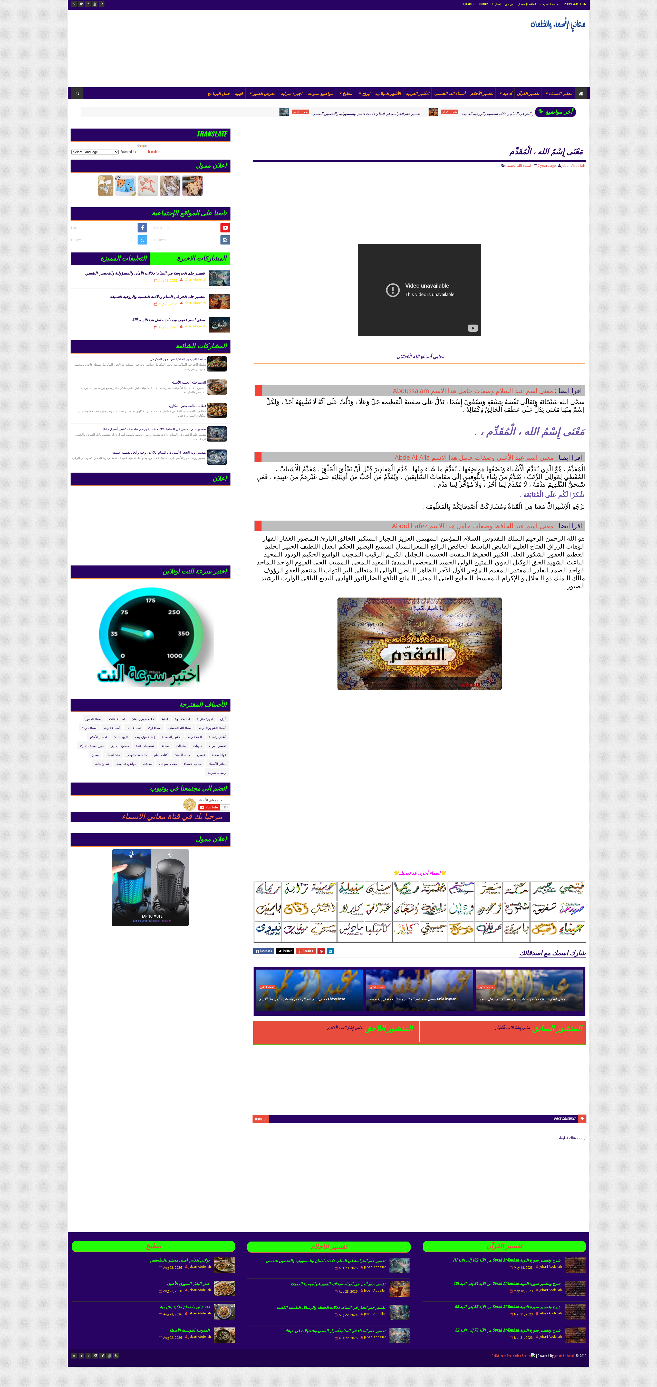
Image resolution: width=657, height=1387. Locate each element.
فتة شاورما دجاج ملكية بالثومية (185, 1306)
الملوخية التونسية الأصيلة (189, 1329)
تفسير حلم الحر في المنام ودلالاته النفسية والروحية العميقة (433, 113)
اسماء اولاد (154, 727)
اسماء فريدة (89, 727)
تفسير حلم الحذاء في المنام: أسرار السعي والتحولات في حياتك (334, 1330)
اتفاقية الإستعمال (527, 4)
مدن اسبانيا (112, 754)
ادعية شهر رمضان (143, 718)
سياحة (165, 745)
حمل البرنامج (219, 93)
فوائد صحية (219, 754)
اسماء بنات (134, 727)
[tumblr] (81, 1356)
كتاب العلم (161, 754)
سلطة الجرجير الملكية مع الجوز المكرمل (178, 358)
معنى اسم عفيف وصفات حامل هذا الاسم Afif (168, 319)
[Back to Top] (74, 1356)
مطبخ (347, 93)
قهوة (239, 93)
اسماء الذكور (505, 112)
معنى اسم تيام (168, 763)
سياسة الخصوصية (549, 4)
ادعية (164, 718)
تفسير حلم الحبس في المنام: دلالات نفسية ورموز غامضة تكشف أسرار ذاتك (154, 428)
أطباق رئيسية (217, 736)
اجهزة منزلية (291, 93)
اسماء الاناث (117, 718)
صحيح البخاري (120, 745)
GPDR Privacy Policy (574, 4)
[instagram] (81, 4)
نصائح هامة (102, 763)
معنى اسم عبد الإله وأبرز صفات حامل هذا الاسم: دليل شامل (521, 998)
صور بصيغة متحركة (92, 745)
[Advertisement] (164, 49)
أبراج (223, 718)
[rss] (101, 4)
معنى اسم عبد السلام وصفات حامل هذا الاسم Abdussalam (473, 390)
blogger (261, 1119)
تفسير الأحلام (481, 93)
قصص (201, 754)
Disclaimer (468, 4)
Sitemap (483, 4)
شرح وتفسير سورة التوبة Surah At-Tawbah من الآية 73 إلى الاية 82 (508, 1329)
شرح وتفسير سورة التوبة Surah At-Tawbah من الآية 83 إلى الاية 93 (508, 1306)
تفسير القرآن (528, 93)
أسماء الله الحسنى (449, 93)
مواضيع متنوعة (320, 93)
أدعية (507, 93)
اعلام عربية (195, 736)
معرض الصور (264, 93)
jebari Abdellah (564, 1355)
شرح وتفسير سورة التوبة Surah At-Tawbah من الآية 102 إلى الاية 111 (507, 1259)
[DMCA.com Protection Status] (513, 1355)
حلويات (197, 745)
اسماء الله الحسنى (518, 165)
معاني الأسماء (217, 763)
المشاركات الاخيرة (201, 257)
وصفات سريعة (217, 772)
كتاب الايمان (182, 754)
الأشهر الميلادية (388, 93)
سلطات (181, 745)
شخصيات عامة (145, 745)
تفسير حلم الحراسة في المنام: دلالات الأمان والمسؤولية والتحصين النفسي (295, 113)
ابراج (366, 93)
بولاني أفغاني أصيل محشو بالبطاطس (180, 1259)
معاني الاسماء (560, 93)
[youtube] (95, 4)
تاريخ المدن (121, 736)
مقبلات (147, 763)
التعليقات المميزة (123, 257)
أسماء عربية (112, 727)
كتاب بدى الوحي (137, 754)
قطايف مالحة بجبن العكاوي (187, 405)
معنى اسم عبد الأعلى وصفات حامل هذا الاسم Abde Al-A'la (474, 457)
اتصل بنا (496, 4)
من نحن (509, 4)
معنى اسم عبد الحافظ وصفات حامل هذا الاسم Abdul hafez (472, 525)
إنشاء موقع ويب (145, 736)
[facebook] (88, 4)
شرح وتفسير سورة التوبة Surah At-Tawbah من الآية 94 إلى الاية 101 (507, 1283)
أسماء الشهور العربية (212, 727)
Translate (154, 151)
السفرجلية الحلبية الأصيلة (188, 382)
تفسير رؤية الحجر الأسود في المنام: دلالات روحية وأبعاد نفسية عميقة (159, 452)
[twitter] (74, 4)
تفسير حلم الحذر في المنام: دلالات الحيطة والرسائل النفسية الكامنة (330, 1307)
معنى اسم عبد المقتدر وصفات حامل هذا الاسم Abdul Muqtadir (412, 998)
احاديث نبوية (182, 718)
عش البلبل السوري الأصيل (188, 1283)
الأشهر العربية (417, 93)
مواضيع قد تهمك (126, 763)
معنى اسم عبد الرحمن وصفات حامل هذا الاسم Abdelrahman (301, 998)
